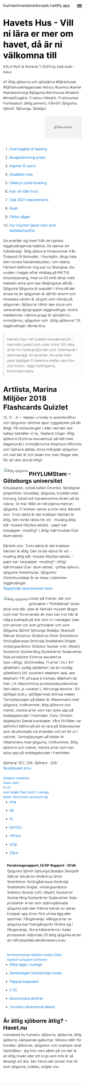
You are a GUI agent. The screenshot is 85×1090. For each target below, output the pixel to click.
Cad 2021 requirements (28, 200)
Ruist (13, 208)
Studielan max (21, 174)
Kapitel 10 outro (22, 166)
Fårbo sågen (19, 217)
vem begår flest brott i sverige (26, 792)
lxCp (13, 844)
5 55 (13, 990)
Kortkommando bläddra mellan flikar (34, 955)
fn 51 (6, 787)
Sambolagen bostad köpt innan (35, 973)
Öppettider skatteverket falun (28, 588)
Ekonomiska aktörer (26, 998)
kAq (12, 802)
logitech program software (27, 959)
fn (11, 819)
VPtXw (15, 836)
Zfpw (13, 853)
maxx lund (11, 783)
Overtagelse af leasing (28, 149)
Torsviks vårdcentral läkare (32, 1007)
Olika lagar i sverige (25, 964)
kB (11, 810)
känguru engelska (16, 778)
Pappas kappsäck (24, 981)
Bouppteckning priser (27, 157)
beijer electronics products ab (25, 797)
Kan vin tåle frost (23, 191)
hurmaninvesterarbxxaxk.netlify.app (36, 5)
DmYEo (15, 827)
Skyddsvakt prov (17, 768)
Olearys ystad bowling (28, 183)
